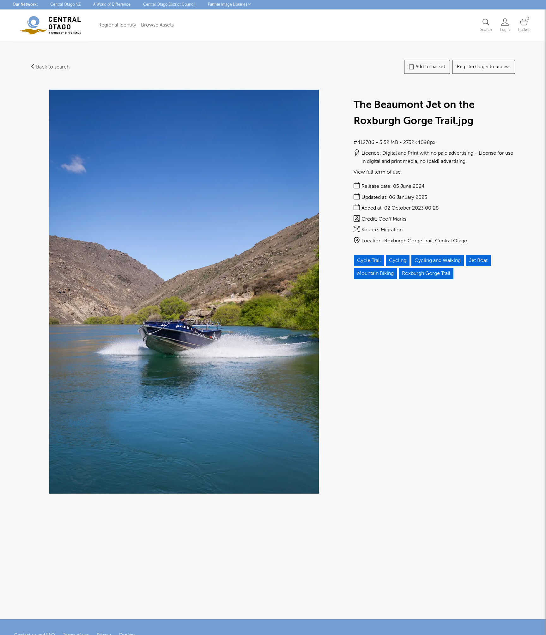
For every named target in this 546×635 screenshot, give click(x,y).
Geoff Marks (392, 219)
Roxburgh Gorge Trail (408, 241)
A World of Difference (111, 4)
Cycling (397, 260)
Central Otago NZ (65, 4)
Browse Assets (157, 25)
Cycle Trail (369, 260)
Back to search (52, 67)
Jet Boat (478, 260)
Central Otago (451, 241)
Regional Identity (117, 25)
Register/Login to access (483, 66)
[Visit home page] (50, 25)
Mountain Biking (375, 273)
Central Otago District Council (169, 4)
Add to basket (431, 66)
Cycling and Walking (438, 260)
